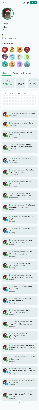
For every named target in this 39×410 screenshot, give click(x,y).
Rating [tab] (15, 73)
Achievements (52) (7, 43)
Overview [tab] (6, 73)
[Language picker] (28, 3)
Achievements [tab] (26, 73)
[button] (19, 114)
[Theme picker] (24, 3)
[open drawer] (3, 3)
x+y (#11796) (31, 357)
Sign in (33, 2)
